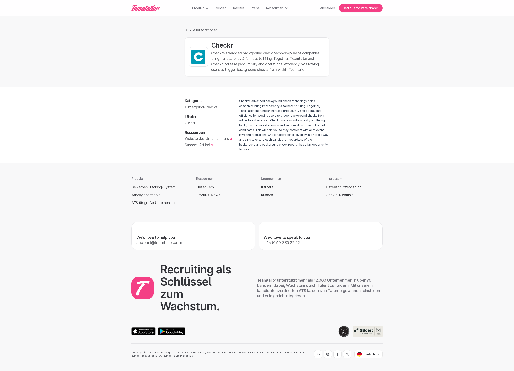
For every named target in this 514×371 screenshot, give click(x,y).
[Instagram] (328, 354)
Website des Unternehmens (207, 138)
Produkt (198, 8)
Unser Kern (205, 187)
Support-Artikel (197, 145)
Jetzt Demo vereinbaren (361, 8)
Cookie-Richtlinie (339, 195)
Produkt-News (208, 195)
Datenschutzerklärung (344, 187)
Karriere (238, 8)
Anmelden (327, 8)
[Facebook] (337, 354)
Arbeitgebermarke (145, 195)
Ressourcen (274, 8)
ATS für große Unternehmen (153, 203)
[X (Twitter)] (347, 354)
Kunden (220, 8)
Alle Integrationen (203, 30)
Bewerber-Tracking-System (153, 187)
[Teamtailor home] (145, 8)
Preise (255, 8)
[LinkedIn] (318, 354)
